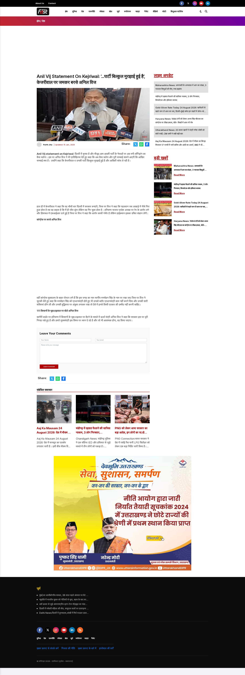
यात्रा (138, 11)
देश (82, 11)
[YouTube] (201, 3)
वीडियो (155, 11)
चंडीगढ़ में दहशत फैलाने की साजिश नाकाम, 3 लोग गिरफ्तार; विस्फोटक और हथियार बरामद (93, 431)
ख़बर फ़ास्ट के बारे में (87, 648)
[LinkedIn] (208, 3)
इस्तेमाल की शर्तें (106, 648)
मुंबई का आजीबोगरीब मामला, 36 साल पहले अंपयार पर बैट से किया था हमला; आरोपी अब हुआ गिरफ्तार (64, 595)
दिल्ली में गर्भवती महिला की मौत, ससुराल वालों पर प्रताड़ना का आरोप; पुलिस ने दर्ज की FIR (64, 608)
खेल (110, 11)
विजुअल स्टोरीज (177, 11)
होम (66, 11)
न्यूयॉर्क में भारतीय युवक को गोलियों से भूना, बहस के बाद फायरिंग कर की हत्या (64, 599)
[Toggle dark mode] (201, 11)
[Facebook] (181, 3)
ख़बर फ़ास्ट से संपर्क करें (48, 648)
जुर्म (118, 11)
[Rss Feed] (80, 630)
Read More (179, 175)
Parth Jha (47, 144)
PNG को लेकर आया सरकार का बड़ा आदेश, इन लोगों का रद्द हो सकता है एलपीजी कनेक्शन (131, 431)
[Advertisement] (122, 52)
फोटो (164, 11)
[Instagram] (195, 3)
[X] (188, 3)
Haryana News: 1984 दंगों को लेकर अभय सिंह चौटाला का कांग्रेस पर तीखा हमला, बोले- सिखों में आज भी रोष (191, 223)
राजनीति (92, 11)
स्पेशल (102, 11)
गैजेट (146, 11)
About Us (40, 3)
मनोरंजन (127, 11)
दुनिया (74, 11)
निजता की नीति (68, 648)
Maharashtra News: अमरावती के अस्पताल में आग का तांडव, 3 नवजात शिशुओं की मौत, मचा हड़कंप (190, 168)
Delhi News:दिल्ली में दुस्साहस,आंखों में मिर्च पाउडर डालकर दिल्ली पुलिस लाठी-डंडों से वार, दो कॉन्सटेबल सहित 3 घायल (64, 612)
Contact (52, 3)
